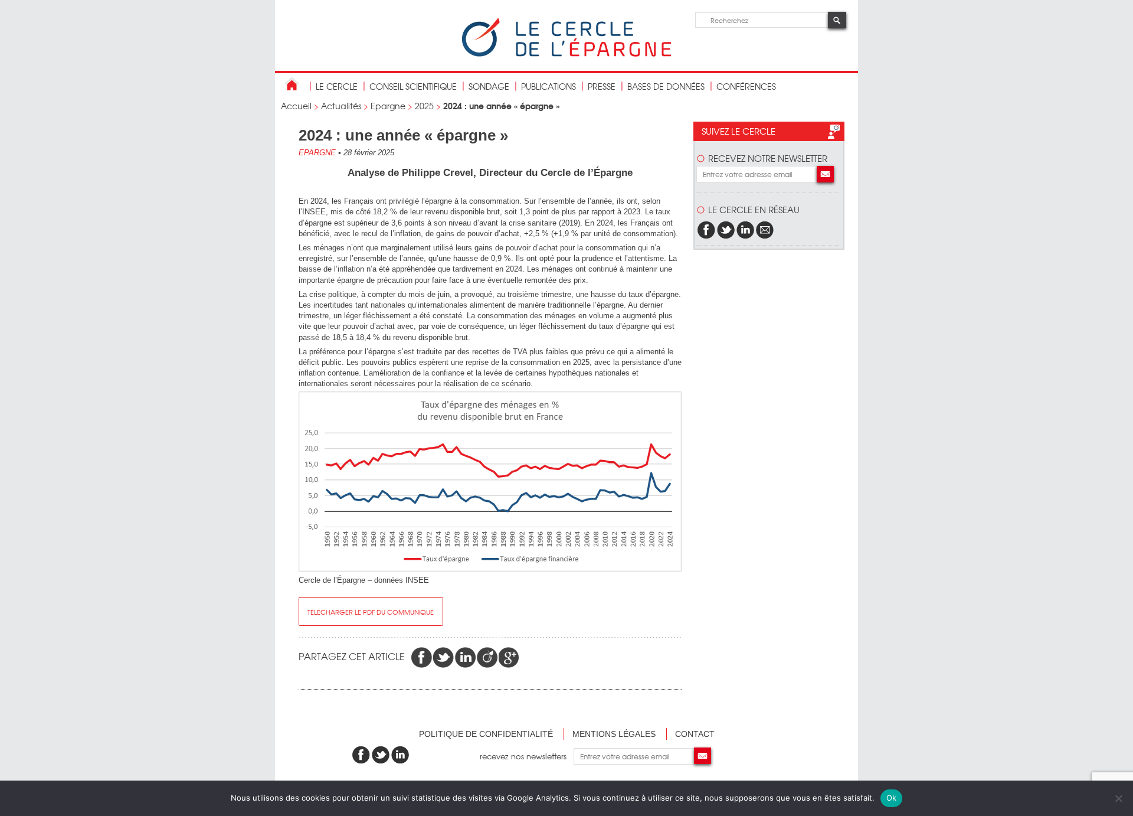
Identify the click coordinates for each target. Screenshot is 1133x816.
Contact (695, 734)
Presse (601, 86)
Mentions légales (614, 734)
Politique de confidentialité (486, 734)
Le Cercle (337, 86)
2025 (424, 106)
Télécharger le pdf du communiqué (370, 611)
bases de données (666, 86)
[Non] (1118, 798)
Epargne (388, 106)
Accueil (296, 106)
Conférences (746, 86)
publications (548, 86)
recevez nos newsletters (527, 756)
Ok (891, 797)
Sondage (489, 86)
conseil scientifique (413, 86)
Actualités (341, 106)
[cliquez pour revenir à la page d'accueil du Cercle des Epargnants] (566, 54)
